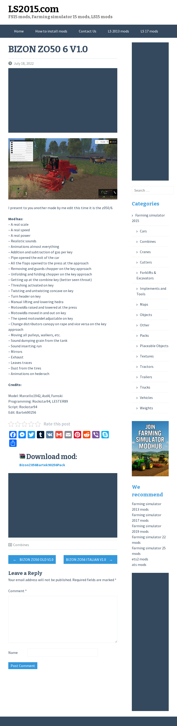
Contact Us (87, 31)
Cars (143, 231)
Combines (21, 544)
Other (144, 325)
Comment (17, 590)
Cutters (146, 262)
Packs (144, 335)
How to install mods (51, 31)
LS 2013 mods (118, 31)
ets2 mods (140, 559)
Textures (147, 356)
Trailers (146, 377)
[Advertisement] (63, 100)
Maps (144, 304)
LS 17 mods (149, 31)
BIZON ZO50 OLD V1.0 (33, 559)
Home (19, 31)
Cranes (145, 251)
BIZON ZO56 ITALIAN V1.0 (89, 559)
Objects (146, 314)
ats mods (139, 564)
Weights (146, 408)
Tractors (146, 366)
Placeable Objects (154, 345)
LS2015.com (33, 9)
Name (13, 652)
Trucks (145, 387)
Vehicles (146, 397)
